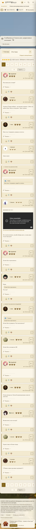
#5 (23, 174)
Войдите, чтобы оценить (27, 59)
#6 (23, 205)
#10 (24, 342)
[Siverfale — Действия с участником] (31, 99)
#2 (23, 102)
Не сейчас (21, 525)
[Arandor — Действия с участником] (31, 340)
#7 (23, 256)
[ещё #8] (32, 299)
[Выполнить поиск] (30, 52)
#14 (24, 440)
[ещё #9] (32, 332)
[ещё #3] (32, 141)
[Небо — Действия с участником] (31, 124)
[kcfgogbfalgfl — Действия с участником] (31, 75)
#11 (24, 366)
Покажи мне (13, 525)
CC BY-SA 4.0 (28, 504)
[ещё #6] (32, 245)
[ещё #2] (32, 117)
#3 (23, 127)
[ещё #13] (32, 429)
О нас (2, 515)
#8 (23, 280)
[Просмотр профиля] (5, 75)
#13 (24, 416)
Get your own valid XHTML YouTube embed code (13, 230)
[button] (23, 2)
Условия (8, 515)
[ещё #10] (32, 356)
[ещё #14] (32, 453)
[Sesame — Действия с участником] (31, 202)
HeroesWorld (4, 6)
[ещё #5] (32, 195)
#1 (23, 78)
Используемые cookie (6, 517)
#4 (23, 151)
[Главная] (9, 2)
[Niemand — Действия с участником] (31, 148)
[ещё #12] (32, 406)
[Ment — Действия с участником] (31, 277)
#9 (23, 312)
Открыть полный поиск (26, 55)
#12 (24, 390)
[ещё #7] (32, 269)
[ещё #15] (32, 477)
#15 (24, 463)
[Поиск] (28, 2)
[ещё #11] (32, 380)
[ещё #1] (32, 92)
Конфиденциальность (19, 515)
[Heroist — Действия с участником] (31, 413)
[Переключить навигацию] (33, 2)
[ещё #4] (32, 161)
